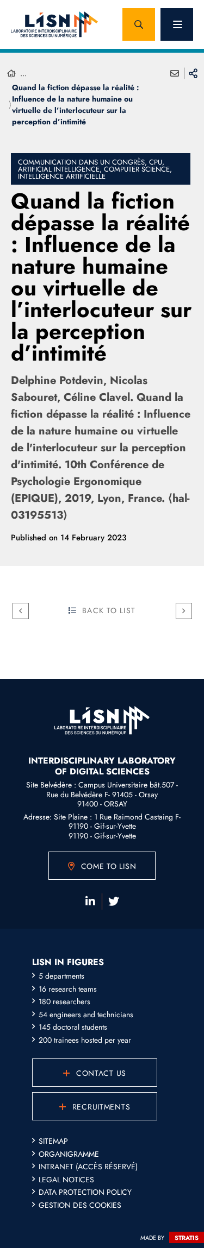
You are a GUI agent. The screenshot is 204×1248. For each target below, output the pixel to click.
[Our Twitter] (114, 901)
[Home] (11, 73)
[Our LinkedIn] (90, 901)
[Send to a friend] (174, 73)
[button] (138, 24)
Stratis (187, 1237)
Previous (21, 611)
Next (184, 611)
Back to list (108, 610)
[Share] (193, 73)
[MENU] (176, 24)
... (23, 73)
